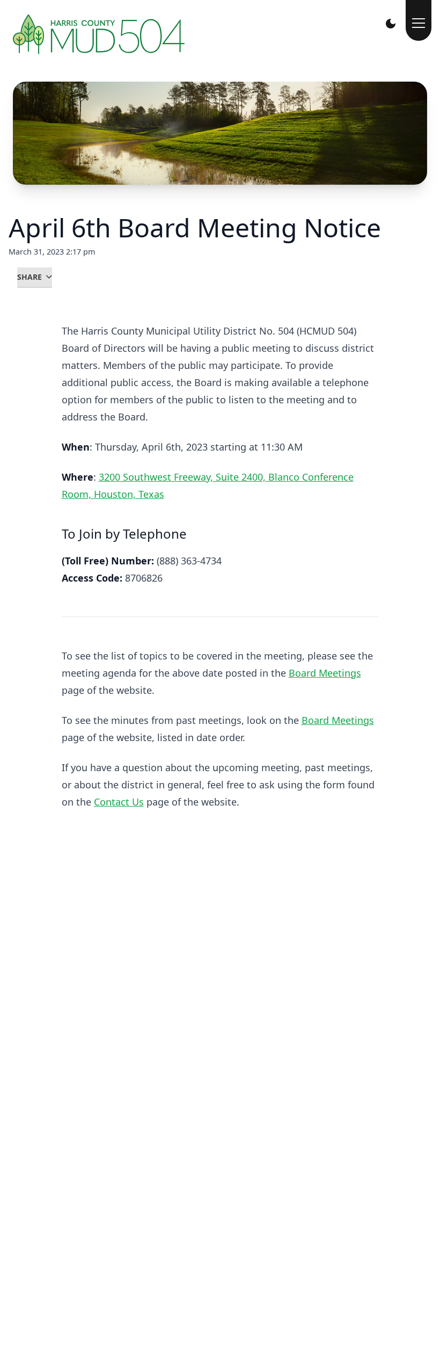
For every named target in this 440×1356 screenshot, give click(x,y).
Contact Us (119, 801)
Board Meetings (325, 672)
